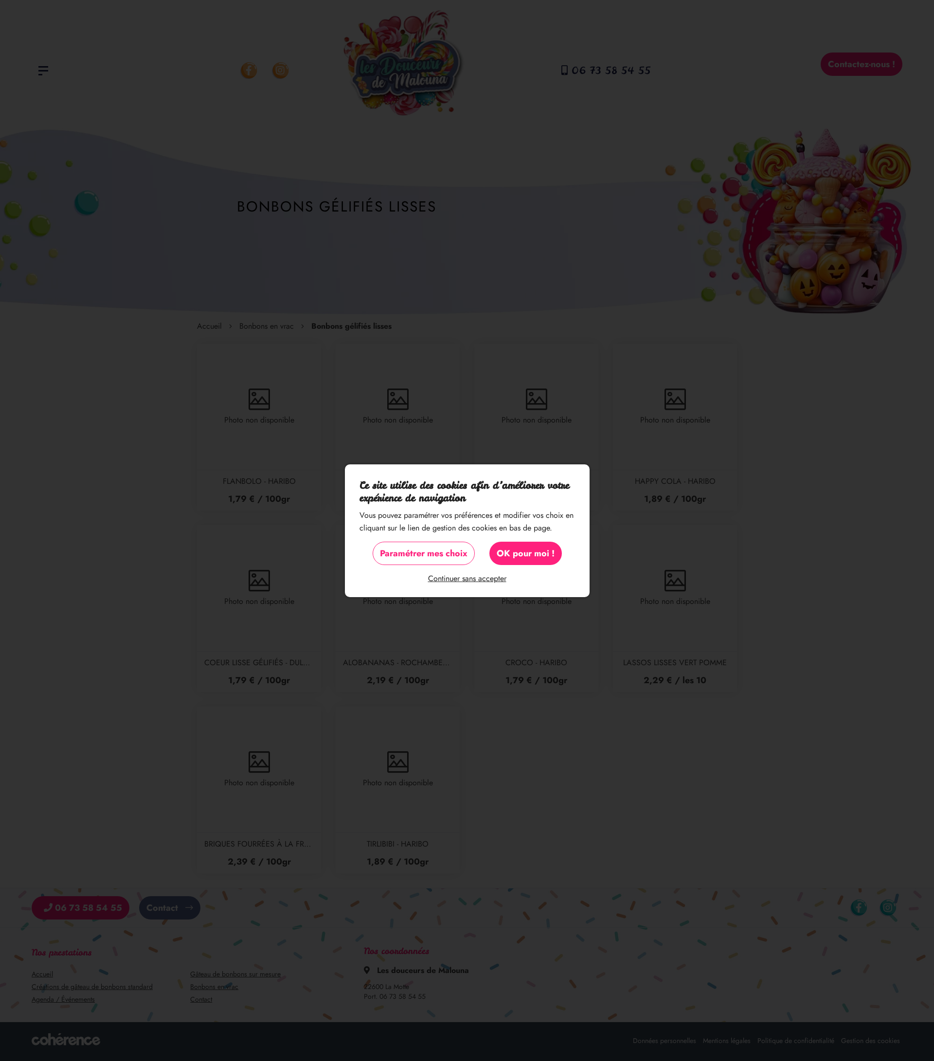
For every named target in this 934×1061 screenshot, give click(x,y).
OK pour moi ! (526, 553)
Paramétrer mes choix (423, 553)
